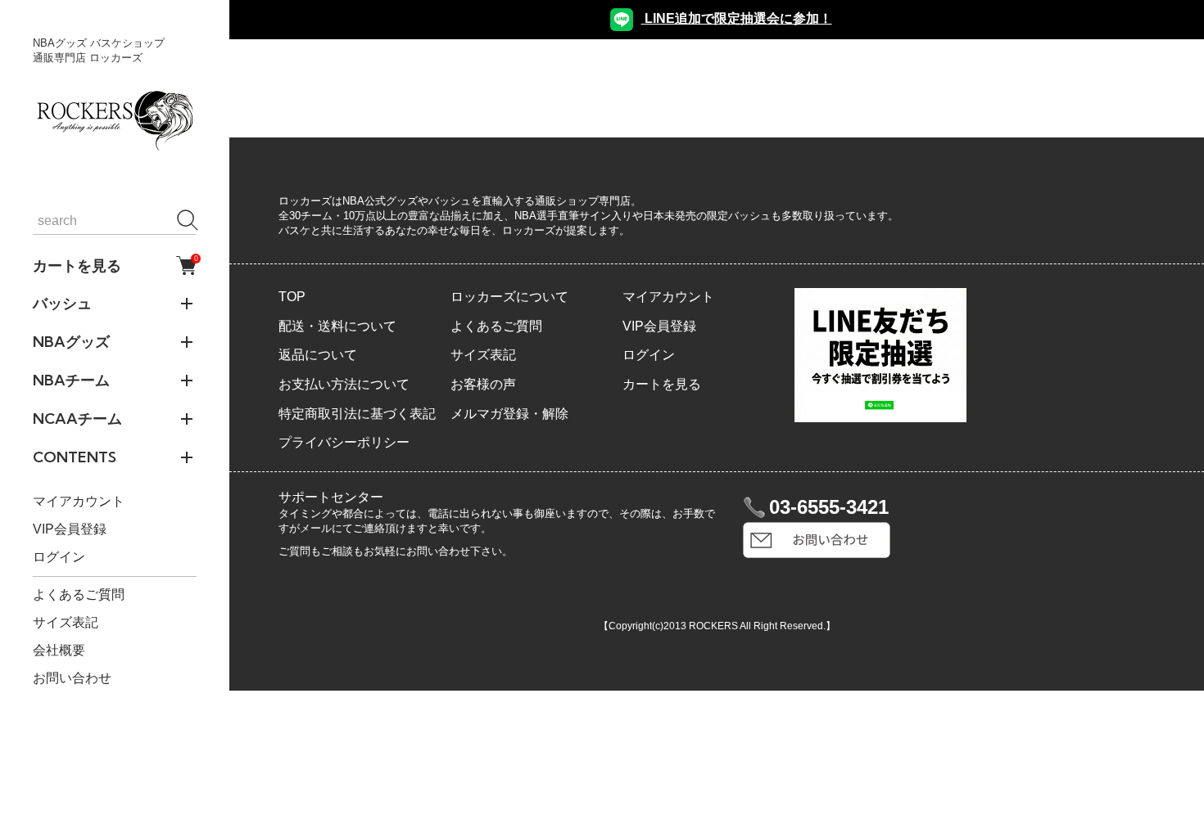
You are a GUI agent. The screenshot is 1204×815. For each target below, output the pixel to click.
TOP (292, 297)
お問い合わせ (72, 678)
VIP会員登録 (69, 529)
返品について (317, 355)
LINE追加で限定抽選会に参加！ (736, 18)
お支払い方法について (344, 384)
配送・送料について (337, 326)
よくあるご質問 (78, 594)
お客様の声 (483, 384)
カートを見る (115, 265)
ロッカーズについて (509, 297)
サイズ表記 (65, 622)
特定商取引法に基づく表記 (357, 414)
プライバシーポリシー (344, 442)
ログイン (59, 557)
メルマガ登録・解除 (509, 414)
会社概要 (59, 650)
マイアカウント (78, 501)
